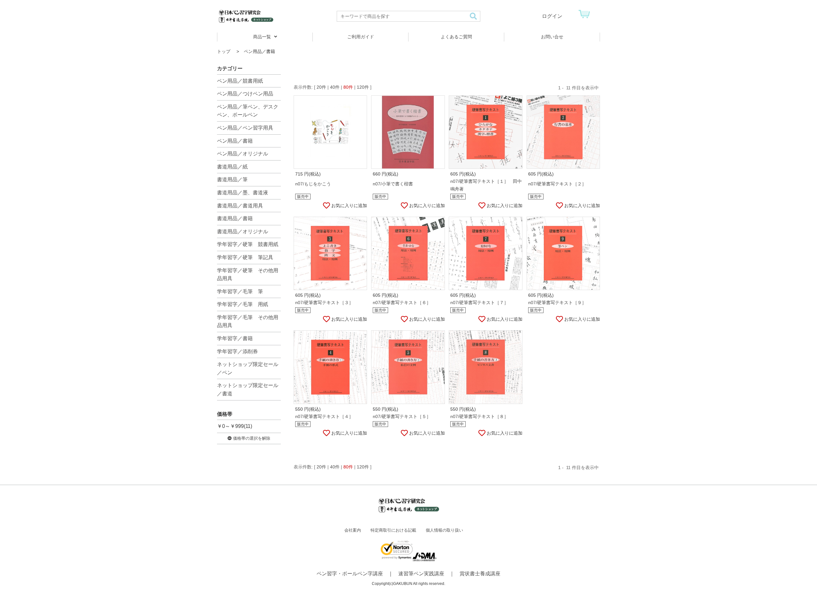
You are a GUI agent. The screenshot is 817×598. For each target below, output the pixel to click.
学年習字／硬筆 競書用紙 (247, 244)
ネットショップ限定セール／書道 (247, 389)
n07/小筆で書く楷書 (393, 183)
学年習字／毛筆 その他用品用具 (247, 321)
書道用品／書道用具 (240, 205)
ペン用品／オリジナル (242, 153)
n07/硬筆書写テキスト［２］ (557, 183)
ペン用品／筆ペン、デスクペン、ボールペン (247, 111)
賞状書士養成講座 (480, 573)
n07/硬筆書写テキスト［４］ (324, 416)
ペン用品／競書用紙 (240, 81)
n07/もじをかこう (313, 183)
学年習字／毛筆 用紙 (242, 304)
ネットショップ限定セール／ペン (247, 368)
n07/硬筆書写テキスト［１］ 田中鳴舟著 (486, 185)
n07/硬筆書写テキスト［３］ (324, 302)
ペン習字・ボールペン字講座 (350, 573)
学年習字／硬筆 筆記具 (245, 257)
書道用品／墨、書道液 (242, 192)
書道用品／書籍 (235, 218)
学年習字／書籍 (235, 338)
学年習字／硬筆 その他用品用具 (247, 274)
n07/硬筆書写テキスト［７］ (479, 302)
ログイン (552, 16)
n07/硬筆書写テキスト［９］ (557, 302)
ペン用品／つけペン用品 (245, 93)
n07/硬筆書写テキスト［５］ (402, 416)
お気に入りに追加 (349, 205)
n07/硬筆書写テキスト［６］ (402, 302)
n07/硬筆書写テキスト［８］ (479, 416)
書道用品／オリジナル (242, 231)
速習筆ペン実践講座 (421, 573)
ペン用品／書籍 (235, 141)
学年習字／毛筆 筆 (240, 291)
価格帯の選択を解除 (251, 438)
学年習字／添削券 (237, 351)
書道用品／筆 (232, 179)
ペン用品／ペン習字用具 (245, 128)
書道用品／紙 (232, 166)
